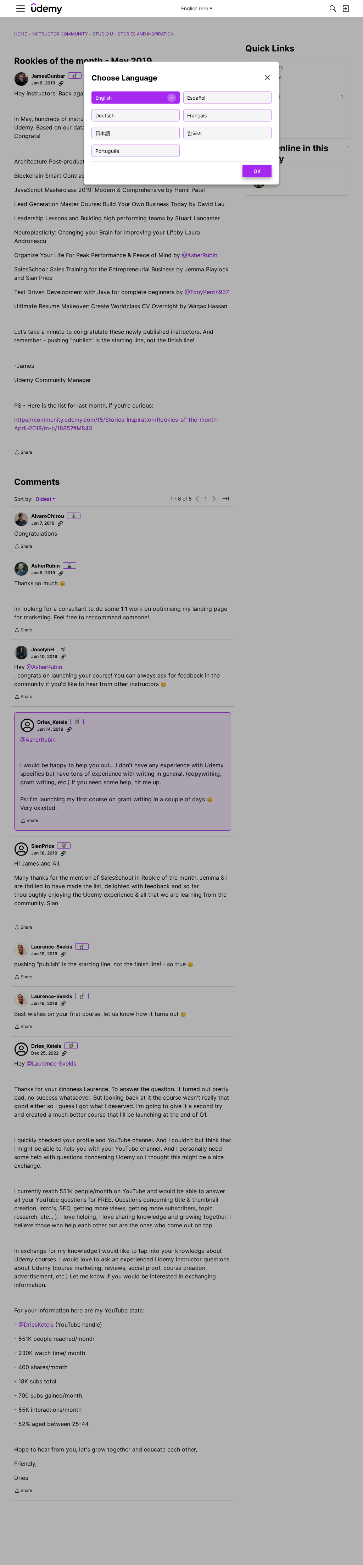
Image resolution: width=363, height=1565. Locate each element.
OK (257, 171)
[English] (46, 9)
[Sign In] (345, 8)
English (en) (194, 8)
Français (197, 115)
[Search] (332, 8)
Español (196, 97)
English (103, 97)
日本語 (102, 133)
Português (107, 151)
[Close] (267, 78)
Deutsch (105, 115)
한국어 (194, 133)
